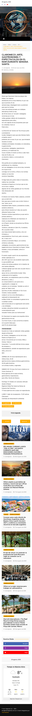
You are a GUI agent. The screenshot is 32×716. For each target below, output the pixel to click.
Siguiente (24, 421)
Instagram (5, 4)
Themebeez (5, 712)
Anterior (7, 421)
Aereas (6, 514)
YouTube (7, 4)
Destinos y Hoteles (9, 70)
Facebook (2, 4)
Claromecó (17, 403)
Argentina (7, 403)
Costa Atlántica (8, 406)
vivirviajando (6, 68)
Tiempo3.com (18, 698)
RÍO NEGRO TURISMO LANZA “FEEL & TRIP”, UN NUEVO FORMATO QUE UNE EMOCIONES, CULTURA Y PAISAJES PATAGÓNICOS (14, 450)
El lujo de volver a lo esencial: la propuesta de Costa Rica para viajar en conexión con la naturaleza (15, 555)
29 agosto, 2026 (6, 2)
